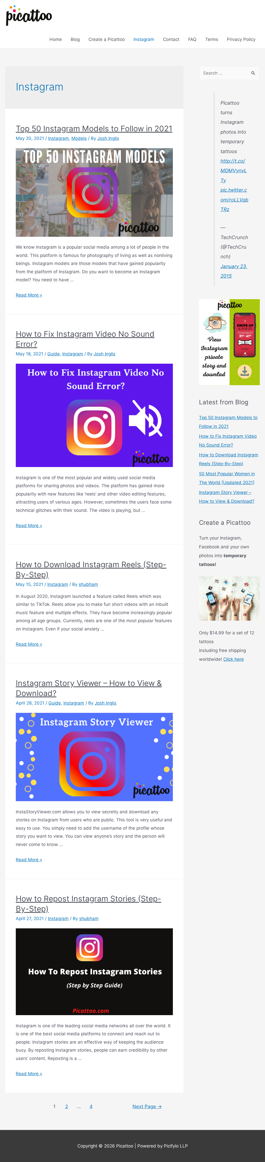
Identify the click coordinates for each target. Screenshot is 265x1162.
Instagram (144, 39)
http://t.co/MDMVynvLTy (233, 170)
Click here (233, 659)
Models (79, 138)
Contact (171, 39)
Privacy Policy (241, 39)
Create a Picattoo (107, 39)
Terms (211, 39)
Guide (53, 353)
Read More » (29, 295)
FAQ (192, 39)
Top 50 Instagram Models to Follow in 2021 (94, 128)
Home (55, 39)
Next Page (147, 1106)
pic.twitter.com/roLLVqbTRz (234, 199)
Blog (75, 39)
